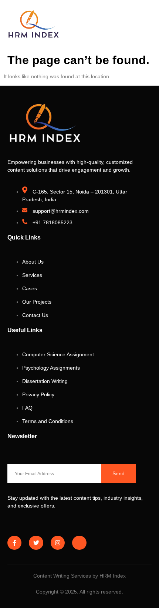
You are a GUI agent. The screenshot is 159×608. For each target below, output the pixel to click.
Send (118, 473)
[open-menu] (147, 25)
